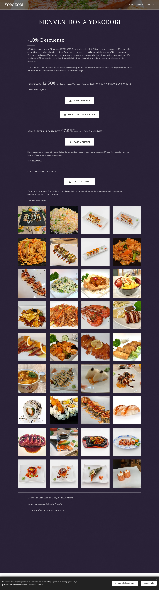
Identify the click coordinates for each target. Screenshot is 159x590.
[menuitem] (131, 5)
